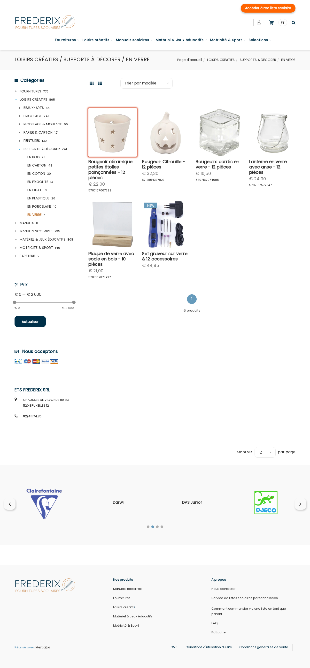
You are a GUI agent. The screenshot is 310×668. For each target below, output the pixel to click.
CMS (174, 647)
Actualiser (30, 321)
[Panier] (271, 22)
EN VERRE (34, 214)
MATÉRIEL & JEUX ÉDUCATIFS (42, 239)
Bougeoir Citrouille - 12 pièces (163, 164)
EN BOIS (33, 157)
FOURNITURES (30, 91)
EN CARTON (36, 165)
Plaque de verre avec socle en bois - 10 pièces (111, 258)
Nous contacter (223, 588)
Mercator (43, 647)
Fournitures (65, 40)
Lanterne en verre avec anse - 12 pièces (268, 167)
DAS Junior (192, 502)
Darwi (118, 502)
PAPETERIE (28, 255)
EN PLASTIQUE (38, 198)
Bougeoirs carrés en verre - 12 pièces (217, 164)
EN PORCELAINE (39, 206)
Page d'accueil (189, 59)
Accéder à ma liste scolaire (268, 8)
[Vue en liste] (100, 83)
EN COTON (36, 173)
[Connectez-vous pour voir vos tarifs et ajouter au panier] (128, 148)
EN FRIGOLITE (37, 181)
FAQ (214, 623)
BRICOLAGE (32, 116)
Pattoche (218, 632)
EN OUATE (35, 190)
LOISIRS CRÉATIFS (221, 59)
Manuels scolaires (132, 40)
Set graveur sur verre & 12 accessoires (164, 256)
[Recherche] (292, 22)
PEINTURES (31, 140)
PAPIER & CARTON (38, 132)
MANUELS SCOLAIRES (36, 231)
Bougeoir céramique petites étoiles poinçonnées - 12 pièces (110, 170)
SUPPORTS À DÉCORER (258, 59)
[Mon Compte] (261, 22)
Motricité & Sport (226, 40)
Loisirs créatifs (96, 40)
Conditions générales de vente (263, 647)
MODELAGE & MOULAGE (42, 124)
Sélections (258, 40)
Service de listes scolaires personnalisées (244, 598)
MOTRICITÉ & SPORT (36, 247)
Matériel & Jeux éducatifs (180, 40)
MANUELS (27, 222)
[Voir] (128, 137)
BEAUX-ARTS (33, 107)
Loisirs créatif (123, 607)
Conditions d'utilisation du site (209, 647)
